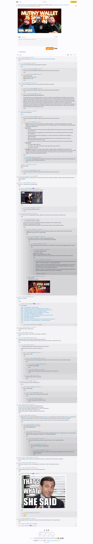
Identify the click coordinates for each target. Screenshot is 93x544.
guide (44, 535)
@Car (27, 158)
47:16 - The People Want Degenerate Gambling (31, 313)
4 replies (32, 236)
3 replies (26, 110)
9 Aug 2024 (35, 6)
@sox (50, 540)
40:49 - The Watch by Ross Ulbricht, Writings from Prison (34, 311)
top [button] (74, 54)
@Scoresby (54, 540)
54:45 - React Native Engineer (27, 317)
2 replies (25, 63)
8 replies (25, 213)
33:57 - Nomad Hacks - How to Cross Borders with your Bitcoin (35, 308)
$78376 (44, 1)
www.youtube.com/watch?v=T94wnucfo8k (61, 4)
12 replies (23, 57)
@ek (29, 394)
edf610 (48, 542)
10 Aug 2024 (31, 176)
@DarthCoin (46, 416)
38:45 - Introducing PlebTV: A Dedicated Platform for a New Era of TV (36, 309)
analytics (40, 534)
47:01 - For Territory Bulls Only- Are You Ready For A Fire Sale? (35, 312)
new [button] (71, 54)
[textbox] (37, 42)
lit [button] (68, 54)
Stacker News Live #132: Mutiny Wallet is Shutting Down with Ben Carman (35, 4)
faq (40, 535)
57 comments (24, 6)
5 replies (25, 344)
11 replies (24, 182)
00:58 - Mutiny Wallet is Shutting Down (30, 307)
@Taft (40, 405)
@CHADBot (23, 64)
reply (50, 48)
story (48, 535)
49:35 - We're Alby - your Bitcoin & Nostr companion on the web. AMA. (37, 315)
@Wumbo (20, 298)
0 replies (29, 69)
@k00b (30, 158)
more (59, 540)
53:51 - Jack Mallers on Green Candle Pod (30, 316)
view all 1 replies (40, 273)
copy (58, 538)
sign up (74, 2)
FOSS (34, 540)
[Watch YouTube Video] (39, 20)
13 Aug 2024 (31, 57)
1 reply (28, 122)
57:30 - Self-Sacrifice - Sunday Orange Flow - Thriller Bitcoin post (35, 320)
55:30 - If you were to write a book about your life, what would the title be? (38, 319)
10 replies (24, 337)
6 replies (30, 229)
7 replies (27, 219)
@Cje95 (67, 433)
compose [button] (23, 37)
